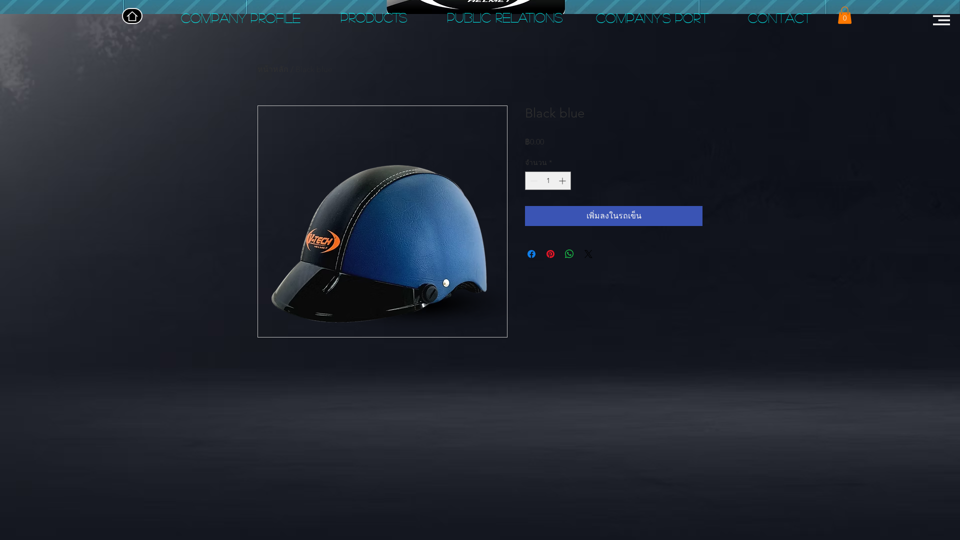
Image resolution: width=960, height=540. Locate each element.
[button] (845, 15)
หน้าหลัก (273, 69)
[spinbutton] (548, 181)
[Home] (132, 16)
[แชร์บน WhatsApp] (570, 254)
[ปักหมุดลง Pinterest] (550, 254)
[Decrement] (532, 181)
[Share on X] (588, 254)
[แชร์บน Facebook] (532, 254)
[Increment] (563, 181)
